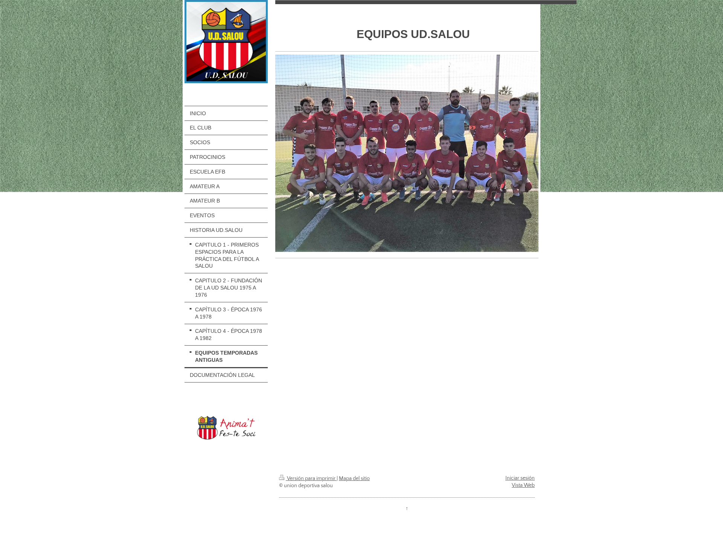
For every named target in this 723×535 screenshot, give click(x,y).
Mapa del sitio (354, 479)
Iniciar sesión (520, 478)
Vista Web (523, 485)
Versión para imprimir (311, 479)
